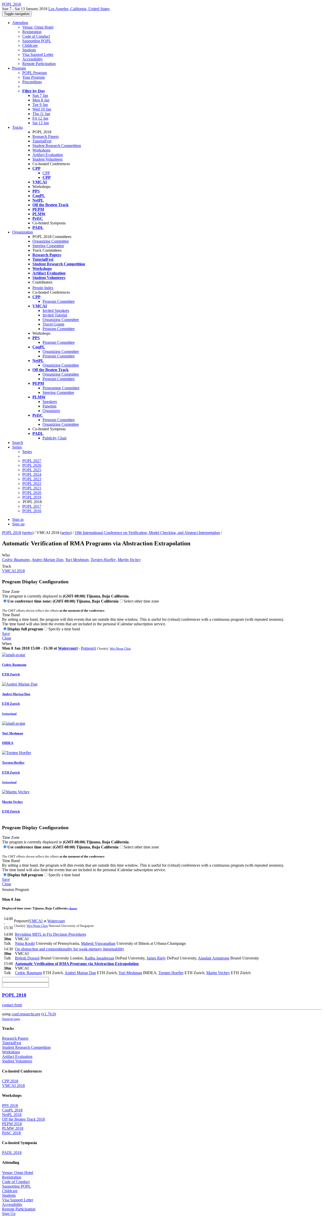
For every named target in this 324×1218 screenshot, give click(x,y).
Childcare (30, 45)
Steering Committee (48, 246)
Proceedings (32, 82)
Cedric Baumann (16, 560)
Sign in (18, 519)
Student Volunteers (47, 159)
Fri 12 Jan (40, 118)
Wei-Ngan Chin (120, 648)
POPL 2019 (31, 497)
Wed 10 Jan (41, 109)
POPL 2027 (31, 461)
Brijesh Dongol (27, 958)
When (7, 644)
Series (27, 452)
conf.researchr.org (26, 1014)
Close (6, 638)
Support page (11, 1019)
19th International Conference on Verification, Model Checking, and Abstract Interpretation (147, 532)
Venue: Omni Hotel (37, 27)
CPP (46, 173)
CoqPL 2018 (12, 1110)
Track (6, 566)
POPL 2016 (31, 511)
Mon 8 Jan (40, 100)
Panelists (49, 406)
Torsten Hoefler (103, 560)
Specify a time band (64, 629)
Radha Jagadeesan (99, 958)
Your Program (33, 77)
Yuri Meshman (77, 560)
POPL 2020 (31, 492)
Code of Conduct (36, 36)
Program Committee (59, 301)
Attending (20, 22)
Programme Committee (61, 388)
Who (6, 555)
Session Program (15, 889)
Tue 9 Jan (40, 104)
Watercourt (68, 648)
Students (29, 50)
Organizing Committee (50, 241)
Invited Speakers (56, 310)
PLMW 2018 (12, 1128)
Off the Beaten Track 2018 (23, 1119)
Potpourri (88, 648)
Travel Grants (53, 324)
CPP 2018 (10, 1081)
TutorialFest (41, 141)
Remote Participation (39, 63)
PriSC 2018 (11, 1133)
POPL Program (34, 73)
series (27, 532)
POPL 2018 (11, 532)
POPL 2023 (31, 479)
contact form (12, 1005)
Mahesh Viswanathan (98, 943)
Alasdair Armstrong (213, 958)
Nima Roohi (25, 943)
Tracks (17, 127)
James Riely (156, 958)
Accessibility (32, 59)
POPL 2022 (31, 483)
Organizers (51, 411)
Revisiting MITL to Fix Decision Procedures (50, 934)
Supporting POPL (36, 41)
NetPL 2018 (12, 1115)
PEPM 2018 (12, 1124)
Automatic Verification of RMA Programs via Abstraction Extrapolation (77, 963)
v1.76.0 (49, 1014)
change (73, 908)
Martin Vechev (129, 560)
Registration (32, 32)
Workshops (41, 150)
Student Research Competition (56, 145)
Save (6, 633)
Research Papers (45, 136)
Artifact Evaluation (47, 155)
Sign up (18, 524)
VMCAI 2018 (13, 571)
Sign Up (8, 1213)
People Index (42, 288)
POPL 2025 (31, 470)
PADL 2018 (12, 1152)
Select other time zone (141, 601)
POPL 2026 (31, 465)
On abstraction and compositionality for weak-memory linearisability (69, 949)
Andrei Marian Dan (47, 560)
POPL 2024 (31, 474)
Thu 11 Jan (41, 114)
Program (19, 68)
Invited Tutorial (55, 315)
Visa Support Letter (37, 54)
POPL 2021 (31, 488)
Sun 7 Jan (40, 95)
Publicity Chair (55, 438)
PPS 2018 (10, 1105)
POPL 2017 (31, 506)
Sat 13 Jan (40, 123)
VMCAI (36, 921)
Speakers (50, 401)
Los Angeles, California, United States (79, 9)
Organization (22, 232)
